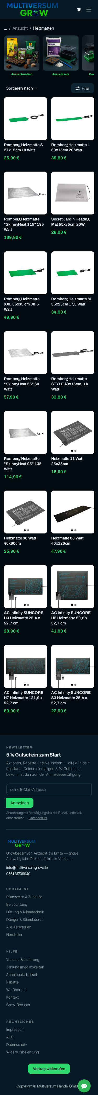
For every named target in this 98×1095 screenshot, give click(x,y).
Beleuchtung (16, 904)
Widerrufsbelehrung (22, 1052)
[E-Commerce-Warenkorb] (78, 9)
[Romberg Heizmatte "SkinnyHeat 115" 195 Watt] (25, 193)
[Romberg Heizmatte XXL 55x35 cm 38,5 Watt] (25, 272)
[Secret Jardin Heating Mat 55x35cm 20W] (72, 193)
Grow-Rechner (18, 1004)
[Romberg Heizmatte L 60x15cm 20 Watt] (72, 118)
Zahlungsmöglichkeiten (25, 967)
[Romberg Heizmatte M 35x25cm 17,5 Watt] (72, 272)
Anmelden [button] (19, 802)
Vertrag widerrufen (49, 1068)
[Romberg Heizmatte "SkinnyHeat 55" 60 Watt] (25, 352)
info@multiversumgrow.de (27, 867)
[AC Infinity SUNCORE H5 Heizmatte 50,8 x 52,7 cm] (72, 586)
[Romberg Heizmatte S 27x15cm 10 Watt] (25, 118)
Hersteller (14, 934)
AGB (10, 1037)
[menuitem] (21, 57)
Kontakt (12, 997)
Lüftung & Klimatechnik (25, 912)
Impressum (15, 1029)
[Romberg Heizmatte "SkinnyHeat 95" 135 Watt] (25, 432)
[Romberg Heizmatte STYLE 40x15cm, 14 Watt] (72, 352)
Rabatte (12, 982)
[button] (21, 88)
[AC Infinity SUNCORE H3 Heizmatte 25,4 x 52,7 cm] (25, 586)
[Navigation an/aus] (89, 9)
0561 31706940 (18, 873)
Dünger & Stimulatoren (25, 919)
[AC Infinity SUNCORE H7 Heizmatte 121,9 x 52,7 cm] (25, 666)
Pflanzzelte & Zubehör (24, 897)
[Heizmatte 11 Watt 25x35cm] (72, 432)
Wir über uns (16, 989)
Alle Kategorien (18, 927)
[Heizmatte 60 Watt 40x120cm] (72, 512)
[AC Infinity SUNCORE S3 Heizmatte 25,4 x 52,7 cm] (72, 666)
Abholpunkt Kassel (21, 974)
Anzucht (20, 28)
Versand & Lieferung (22, 959)
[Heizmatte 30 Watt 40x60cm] (25, 512)
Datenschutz (38, 818)
